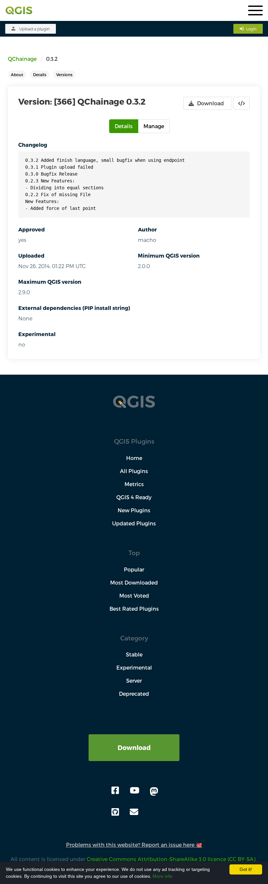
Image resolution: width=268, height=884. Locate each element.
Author (147, 229)
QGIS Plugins (134, 441)
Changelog (32, 145)
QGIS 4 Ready (134, 497)
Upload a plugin (34, 28)
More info (162, 876)
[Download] (134, 738)
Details (39, 74)
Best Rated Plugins (134, 608)
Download (134, 747)
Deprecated (134, 693)
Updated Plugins (134, 523)
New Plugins (134, 510)
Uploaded (31, 255)
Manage (153, 126)
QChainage (22, 59)
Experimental (37, 334)
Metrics (134, 484)
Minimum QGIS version (169, 255)
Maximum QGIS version (49, 282)
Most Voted (134, 595)
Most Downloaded (134, 582)
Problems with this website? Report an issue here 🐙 (134, 845)
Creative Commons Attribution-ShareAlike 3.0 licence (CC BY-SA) (172, 859)
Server (134, 680)
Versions (64, 74)
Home (134, 458)
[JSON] (241, 103)
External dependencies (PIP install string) (74, 308)
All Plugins (134, 471)
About (17, 74)
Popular (134, 569)
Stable (134, 654)
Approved (31, 229)
